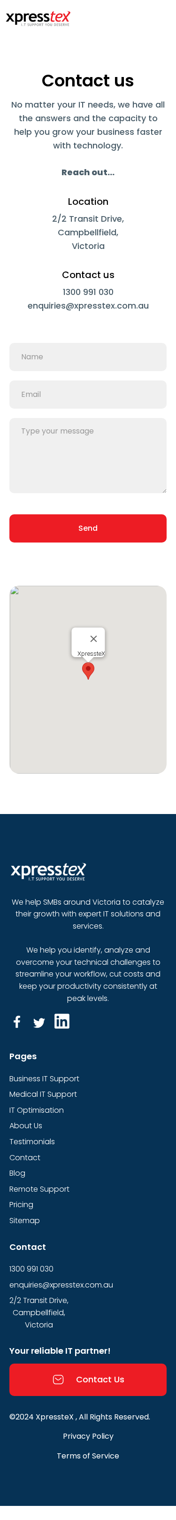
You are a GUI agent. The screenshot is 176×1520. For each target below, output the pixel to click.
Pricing (21, 1204)
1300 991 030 (88, 292)
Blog (17, 1173)
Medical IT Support (43, 1094)
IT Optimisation (36, 1110)
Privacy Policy (88, 1436)
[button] (88, 671)
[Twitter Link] (39, 1021)
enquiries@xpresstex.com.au (88, 305)
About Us (25, 1125)
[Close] (93, 639)
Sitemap (24, 1220)
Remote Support (39, 1189)
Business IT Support (44, 1078)
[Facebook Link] (16, 1021)
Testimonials (32, 1141)
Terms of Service (88, 1455)
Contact (24, 1157)
